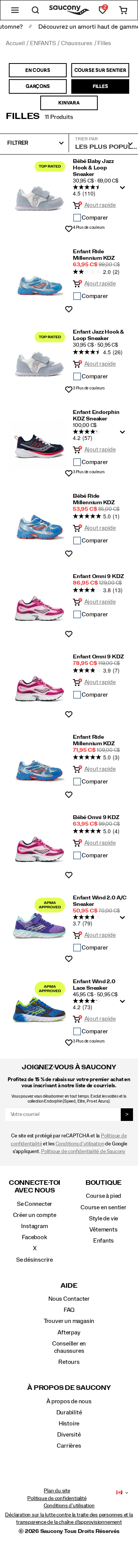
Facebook (34, 1237)
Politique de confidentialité (56, 1498)
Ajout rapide (100, 205)
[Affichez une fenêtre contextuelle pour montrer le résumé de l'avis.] (123, 189)
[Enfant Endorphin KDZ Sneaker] (39, 440)
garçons (38, 86)
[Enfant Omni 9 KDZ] (39, 603)
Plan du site (57, 1491)
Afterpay (69, 1332)
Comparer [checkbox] (95, 218)
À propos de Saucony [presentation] (68, 1388)
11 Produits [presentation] (59, 117)
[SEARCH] (35, 10)
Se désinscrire (34, 1260)
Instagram (34, 1226)
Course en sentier (103, 1207)
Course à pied (103, 1196)
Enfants (103, 1241)
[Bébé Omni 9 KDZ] (39, 844)
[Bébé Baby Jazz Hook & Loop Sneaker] (39, 193)
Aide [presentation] (69, 1285)
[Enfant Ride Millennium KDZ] (39, 278)
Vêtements (103, 1230)
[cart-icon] (123, 10)
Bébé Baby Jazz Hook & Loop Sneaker (93, 168)
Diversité (68, 1435)
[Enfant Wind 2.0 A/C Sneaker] (39, 926)
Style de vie (103, 1218)
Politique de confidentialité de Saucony (83, 1151)
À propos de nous (69, 1401)
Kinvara (69, 102)
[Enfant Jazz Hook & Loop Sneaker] (39, 358)
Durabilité (69, 1412)
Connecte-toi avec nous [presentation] (34, 1186)
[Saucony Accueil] (69, 10)
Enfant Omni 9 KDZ (98, 576)
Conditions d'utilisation (80, 1144)
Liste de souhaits (68, 229)
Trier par (86, 139)
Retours (69, 1362)
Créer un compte (34, 1215)
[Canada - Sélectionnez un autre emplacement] (119, 1493)
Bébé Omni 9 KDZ (96, 817)
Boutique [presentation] (103, 1182)
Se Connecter (34, 1204)
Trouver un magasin (69, 1321)
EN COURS (37, 70)
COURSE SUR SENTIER (100, 70)
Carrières (69, 1446)
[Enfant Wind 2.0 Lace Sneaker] (39, 1009)
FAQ (69, 1310)
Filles (23, 116)
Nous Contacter (69, 1299)
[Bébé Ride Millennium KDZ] (39, 522)
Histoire (69, 1423)
